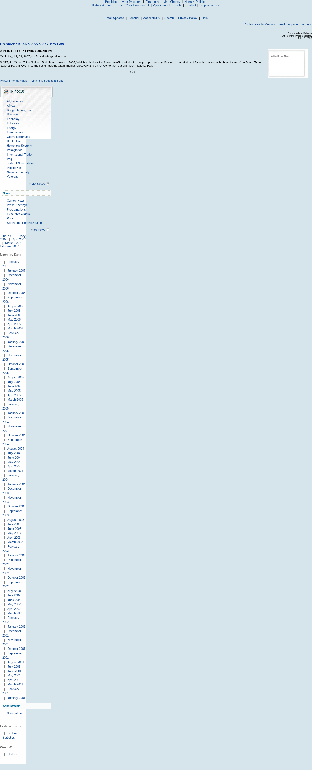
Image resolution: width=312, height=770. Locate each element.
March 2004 (15, 470)
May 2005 (14, 390)
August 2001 (15, 662)
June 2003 (14, 528)
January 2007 (16, 270)
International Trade (19, 154)
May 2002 (14, 604)
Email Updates (114, 18)
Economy (13, 119)
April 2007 (19, 239)
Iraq (9, 159)
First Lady (152, 1)
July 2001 (14, 666)
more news (38, 229)
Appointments (162, 5)
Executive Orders (18, 214)
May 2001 (14, 675)
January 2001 (16, 698)
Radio (10, 218)
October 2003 (16, 506)
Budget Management (20, 110)
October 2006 (16, 293)
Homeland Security (19, 145)
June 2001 (14, 671)
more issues (37, 183)
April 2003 (14, 537)
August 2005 (15, 377)
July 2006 (14, 310)
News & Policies (195, 1)
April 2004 (14, 466)
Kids (119, 5)
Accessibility (151, 18)
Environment (15, 132)
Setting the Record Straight (25, 222)
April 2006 (14, 324)
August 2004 (15, 448)
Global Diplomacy (18, 136)
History (12, 754)
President (111, 1)
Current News (16, 200)
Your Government (137, 5)
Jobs (179, 5)
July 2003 (14, 524)
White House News (280, 56)
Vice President (131, 1)
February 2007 (9, 246)
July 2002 (14, 595)
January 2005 (16, 413)
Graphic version (209, 5)
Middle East (15, 168)
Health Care (14, 141)
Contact (191, 5)
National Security (18, 172)
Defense (12, 114)
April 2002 (14, 609)
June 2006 (14, 315)
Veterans (13, 176)
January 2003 (16, 555)
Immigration (14, 150)
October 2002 (16, 577)
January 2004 (16, 484)
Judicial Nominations (20, 163)
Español (133, 18)
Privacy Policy (187, 18)
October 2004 (16, 435)
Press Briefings (17, 205)
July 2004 (14, 453)
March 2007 (13, 243)
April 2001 (14, 680)
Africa (11, 105)
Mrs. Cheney (171, 1)
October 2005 (16, 364)
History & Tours (102, 5)
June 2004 (14, 457)
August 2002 (15, 591)
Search (169, 18)
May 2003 (14, 533)
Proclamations (16, 209)
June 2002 (14, 600)
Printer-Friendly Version (259, 24)
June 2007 (7, 236)
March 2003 (15, 542)
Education (13, 123)
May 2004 (14, 462)
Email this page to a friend (294, 24)
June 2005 (14, 386)
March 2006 (15, 328)
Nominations (15, 713)
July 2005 (14, 382)
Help (205, 18)
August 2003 (15, 520)
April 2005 (14, 395)
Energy (11, 128)
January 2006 (16, 342)
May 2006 (14, 319)
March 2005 (15, 399)
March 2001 (15, 684)
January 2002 (16, 626)
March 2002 (15, 613)
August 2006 (15, 306)
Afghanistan (15, 101)
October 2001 (16, 648)
